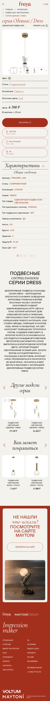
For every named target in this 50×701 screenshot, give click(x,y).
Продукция (22, 9)
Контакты (7, 665)
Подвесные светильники (17, 12)
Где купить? (8, 670)
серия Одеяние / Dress (22, 20)
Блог (5, 653)
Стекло (18, 91)
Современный (17, 84)
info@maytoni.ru (34, 667)
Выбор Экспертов (11, 648)
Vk (28, 640)
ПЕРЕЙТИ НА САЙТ (25, 547)
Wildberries (32, 661)
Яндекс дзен (33, 648)
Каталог (6, 661)
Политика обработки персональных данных (36, 697)
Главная (9, 9)
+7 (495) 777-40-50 (34, 672)
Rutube (30, 657)
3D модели (8, 657)
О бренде (7, 644)
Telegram (31, 644)
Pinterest (31, 653)
